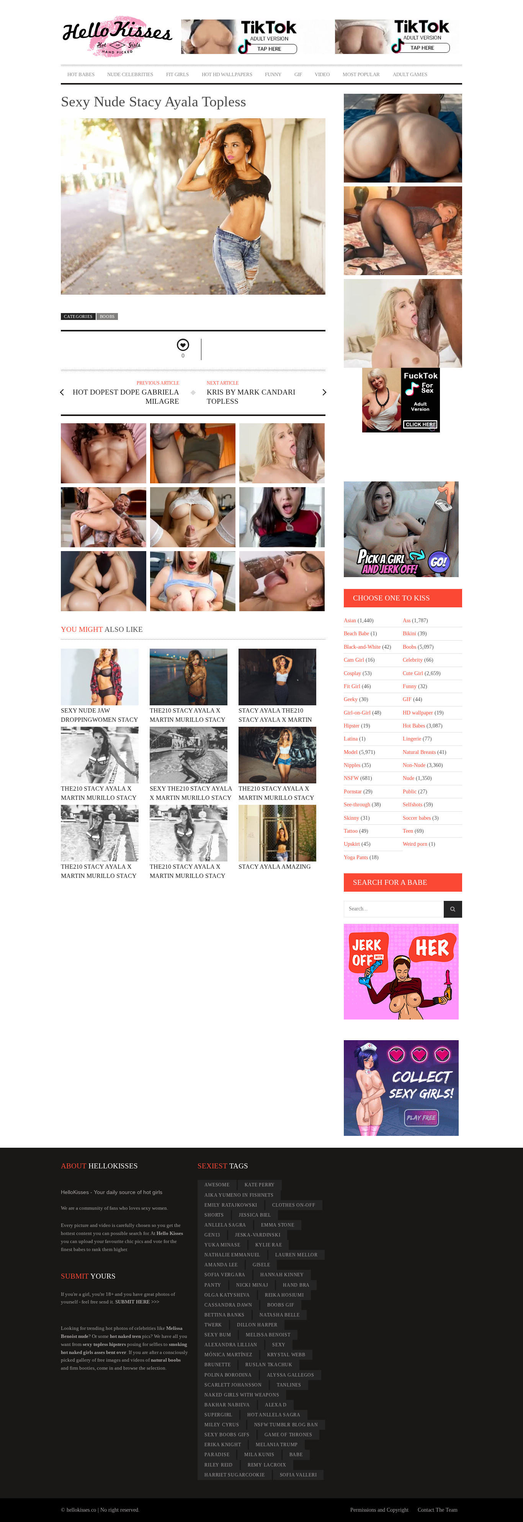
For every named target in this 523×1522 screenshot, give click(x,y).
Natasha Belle (280, 1315)
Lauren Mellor (296, 1255)
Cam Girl (354, 660)
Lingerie (412, 739)
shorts (214, 1215)
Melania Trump (277, 1444)
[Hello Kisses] (121, 37)
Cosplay (352, 673)
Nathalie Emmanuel (232, 1255)
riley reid (218, 1465)
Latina (351, 739)
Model (351, 752)
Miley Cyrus (221, 1424)
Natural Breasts (419, 752)
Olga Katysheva (227, 1295)
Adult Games (410, 74)
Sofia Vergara (224, 1274)
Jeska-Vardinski (257, 1235)
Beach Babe (356, 633)
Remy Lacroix (267, 1465)
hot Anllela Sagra (274, 1415)
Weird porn (415, 844)
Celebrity (413, 660)
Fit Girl (352, 686)
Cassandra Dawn (228, 1305)
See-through (357, 804)
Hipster (352, 726)
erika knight (222, 1444)
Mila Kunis (259, 1454)
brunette (217, 1364)
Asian (350, 620)
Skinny (351, 818)
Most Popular (361, 74)
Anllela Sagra (225, 1225)
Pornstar (353, 791)
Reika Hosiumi (284, 1295)
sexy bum (217, 1335)
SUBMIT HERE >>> (137, 1302)
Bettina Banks (224, 1315)
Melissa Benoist (268, 1335)
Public (410, 791)
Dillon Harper (257, 1325)
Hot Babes (81, 74)
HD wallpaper (418, 713)
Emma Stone (277, 1225)
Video (322, 74)
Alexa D (276, 1405)
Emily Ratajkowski (230, 1205)
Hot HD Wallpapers (227, 74)
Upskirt (352, 844)
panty (212, 1285)
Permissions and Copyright (379, 1510)
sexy (279, 1344)
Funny (273, 74)
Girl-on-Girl (357, 713)
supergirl (218, 1415)
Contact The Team (438, 1510)
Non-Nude (414, 765)
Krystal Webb (286, 1354)
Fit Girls (177, 74)
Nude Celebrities (130, 74)
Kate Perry (260, 1185)
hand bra (296, 1285)
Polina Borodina (228, 1375)
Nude (408, 778)
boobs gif (280, 1305)
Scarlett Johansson (233, 1385)
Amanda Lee (221, 1265)
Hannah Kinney (282, 1274)
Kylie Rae (268, 1245)
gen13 (212, 1235)
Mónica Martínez (228, 1354)
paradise (216, 1454)
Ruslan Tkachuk (269, 1364)
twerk (213, 1325)
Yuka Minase (222, 1245)
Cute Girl (413, 673)
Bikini (409, 633)
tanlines (289, 1385)
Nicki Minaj (252, 1285)
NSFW (351, 778)
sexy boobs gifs (226, 1434)
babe (296, 1454)
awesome (216, 1185)
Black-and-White (362, 647)
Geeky (351, 699)
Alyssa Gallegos (290, 1375)
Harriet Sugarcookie (234, 1475)
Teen (408, 831)
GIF (298, 74)
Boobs (107, 316)
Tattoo (351, 831)
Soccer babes (417, 818)
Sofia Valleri (298, 1475)
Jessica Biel (255, 1215)
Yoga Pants (356, 857)
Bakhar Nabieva (227, 1405)
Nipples (352, 765)
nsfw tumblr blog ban (286, 1424)
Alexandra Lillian (230, 1344)
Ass (406, 620)
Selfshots (412, 804)
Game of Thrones (288, 1434)
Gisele (261, 1265)
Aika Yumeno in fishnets (238, 1195)
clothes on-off (293, 1205)
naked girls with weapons (241, 1395)
